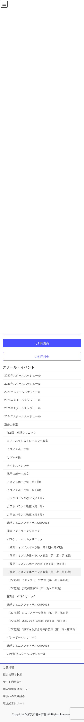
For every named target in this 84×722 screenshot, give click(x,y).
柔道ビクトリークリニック (23, 530)
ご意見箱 (8, 667)
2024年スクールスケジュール (22, 416)
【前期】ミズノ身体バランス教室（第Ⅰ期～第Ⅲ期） (40, 555)
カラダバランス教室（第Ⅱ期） (26, 506)
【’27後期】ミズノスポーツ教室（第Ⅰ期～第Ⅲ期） (39, 612)
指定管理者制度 (12, 674)
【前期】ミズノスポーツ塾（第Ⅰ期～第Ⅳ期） (35, 547)
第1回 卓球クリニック (21, 432)
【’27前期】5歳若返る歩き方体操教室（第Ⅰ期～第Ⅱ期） (42, 629)
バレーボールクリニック (22, 637)
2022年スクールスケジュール (22, 375)
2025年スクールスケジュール (22, 400)
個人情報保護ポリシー (16, 688)
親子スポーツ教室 (18, 473)
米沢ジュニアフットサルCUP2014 (28, 604)
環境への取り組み (14, 696)
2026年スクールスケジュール (22, 408)
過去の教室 (11, 424)
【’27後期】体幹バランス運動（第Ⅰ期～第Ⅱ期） (37, 620)
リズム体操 (14, 457)
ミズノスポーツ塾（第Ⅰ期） (25, 481)
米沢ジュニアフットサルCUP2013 (28, 522)
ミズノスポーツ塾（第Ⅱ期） (25, 490)
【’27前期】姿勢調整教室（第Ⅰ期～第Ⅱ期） (35, 588)
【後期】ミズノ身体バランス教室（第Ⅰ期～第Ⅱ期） (40, 571)
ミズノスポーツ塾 (18, 449)
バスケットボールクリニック (25, 539)
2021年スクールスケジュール (22, 391)
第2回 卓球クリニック (21, 596)
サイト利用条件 (12, 681)
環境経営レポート (14, 703)
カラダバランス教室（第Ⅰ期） (26, 498)
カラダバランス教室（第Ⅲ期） (26, 514)
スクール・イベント (19, 367)
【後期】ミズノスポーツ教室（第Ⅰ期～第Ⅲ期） (37, 563)
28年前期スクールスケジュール (26, 653)
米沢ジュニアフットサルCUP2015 (28, 645)
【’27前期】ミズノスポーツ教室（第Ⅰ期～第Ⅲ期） (39, 580)
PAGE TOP (78, 696)
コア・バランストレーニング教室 (27, 440)
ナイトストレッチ (18, 465)
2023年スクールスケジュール (22, 383)
